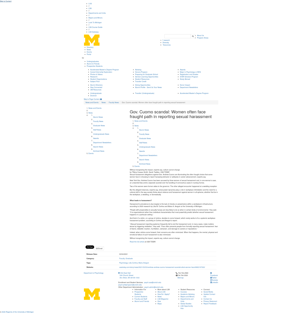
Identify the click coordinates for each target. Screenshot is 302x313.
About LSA (161, 292)
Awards (182, 69)
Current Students (140, 296)
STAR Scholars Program (189, 76)
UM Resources (95, 89)
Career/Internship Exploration (101, 72)
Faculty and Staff (140, 299)
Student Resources (142, 79)
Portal (89, 54)
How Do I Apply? (163, 294)
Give (159, 301)
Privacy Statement (210, 301)
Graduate (129, 258)
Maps (159, 303)
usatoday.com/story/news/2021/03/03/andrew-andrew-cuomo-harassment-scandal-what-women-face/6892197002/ (162, 267)
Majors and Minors (95, 18)
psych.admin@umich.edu (153, 287)
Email (100, 248)
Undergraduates (93, 61)
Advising (138, 69)
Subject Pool (95, 81)
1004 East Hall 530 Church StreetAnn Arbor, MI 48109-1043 (129, 275)
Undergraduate (96, 93)
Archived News (98, 151)
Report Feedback (209, 303)
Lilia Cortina (133, 263)
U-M (90, 3)
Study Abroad (185, 79)
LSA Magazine (162, 299)
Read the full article (137, 241)
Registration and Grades (189, 74)
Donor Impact (185, 85)
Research (166, 40)
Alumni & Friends (93, 64)
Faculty (122, 258)
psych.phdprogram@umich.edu (130, 285)
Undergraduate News (101, 134)
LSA (90, 8)
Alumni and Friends (141, 301)
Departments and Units (97, 13)
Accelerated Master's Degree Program (104, 69)
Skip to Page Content (92, 99)
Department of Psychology (93, 273)
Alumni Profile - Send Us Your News (148, 87)
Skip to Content (5, 1)
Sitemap (180, 277)
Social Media (208, 292)
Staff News (97, 130)
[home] (101, 99)
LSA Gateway (93, 32)
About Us (200, 35)
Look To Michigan (95, 22)
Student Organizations (98, 79)
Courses (183, 292)
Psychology (123, 263)
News (89, 49)
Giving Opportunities (142, 85)
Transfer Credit (140, 81)
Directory (90, 47)
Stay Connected (96, 87)
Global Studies (185, 303)
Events (89, 52)
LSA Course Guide (95, 27)
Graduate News (99, 125)
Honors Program (141, 72)
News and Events (92, 102)
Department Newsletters (189, 87)
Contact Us (207, 299)
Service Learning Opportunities (146, 76)
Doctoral (93, 95)
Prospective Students (95, 66)
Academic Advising (187, 294)
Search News (98, 147)
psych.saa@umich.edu (152, 282)
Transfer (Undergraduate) (144, 93)
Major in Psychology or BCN (190, 72)
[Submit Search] (193, 36)
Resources (167, 45)
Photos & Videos (96, 74)
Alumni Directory (96, 85)
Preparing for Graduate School (146, 74)
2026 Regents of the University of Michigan (18, 312)
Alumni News (98, 117)
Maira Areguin (143, 263)
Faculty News (114, 102)
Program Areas (202, 38)
